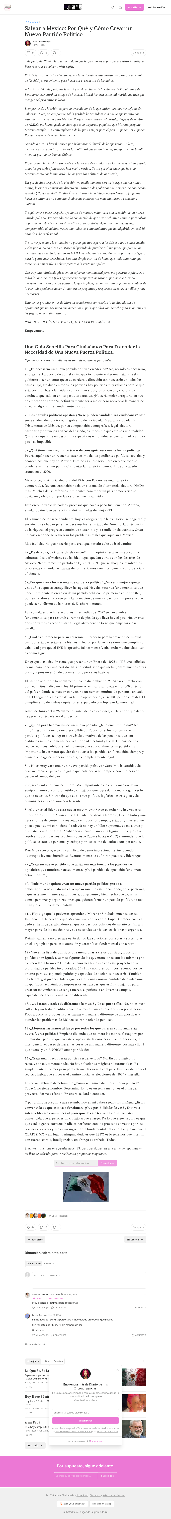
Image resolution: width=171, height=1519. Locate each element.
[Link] (20, 349)
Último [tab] (46, 1361)
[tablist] (40, 1263)
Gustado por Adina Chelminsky (49, 1298)
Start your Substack (73, 1503)
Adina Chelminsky (42, 42)
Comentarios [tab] (34, 1263)
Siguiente (133, 1239)
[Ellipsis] (144, 1294)
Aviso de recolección (114, 1495)
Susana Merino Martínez (46, 1294)
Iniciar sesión (156, 7)
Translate (32, 22)
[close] (117, 1369)
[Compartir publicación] (120, 7)
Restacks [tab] (49, 1263)
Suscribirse (134, 7)
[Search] (113, 7)
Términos (95, 1495)
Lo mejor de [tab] (33, 1361)
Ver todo (32, 1445)
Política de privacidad (107, 1431)
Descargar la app (102, 1503)
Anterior (37, 1239)
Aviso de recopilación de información (73, 1431)
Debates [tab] (58, 1361)
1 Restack (63, 1215)
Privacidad (82, 1495)
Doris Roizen (39, 1315)
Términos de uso (85, 1428)
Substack (68, 1511)
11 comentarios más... (36, 1344)
